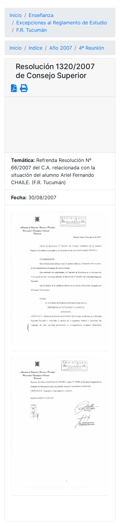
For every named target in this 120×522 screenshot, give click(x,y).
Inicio (16, 15)
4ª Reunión (91, 48)
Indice (35, 48)
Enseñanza (41, 15)
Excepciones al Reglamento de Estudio (61, 22)
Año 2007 (60, 48)
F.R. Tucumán (31, 30)
